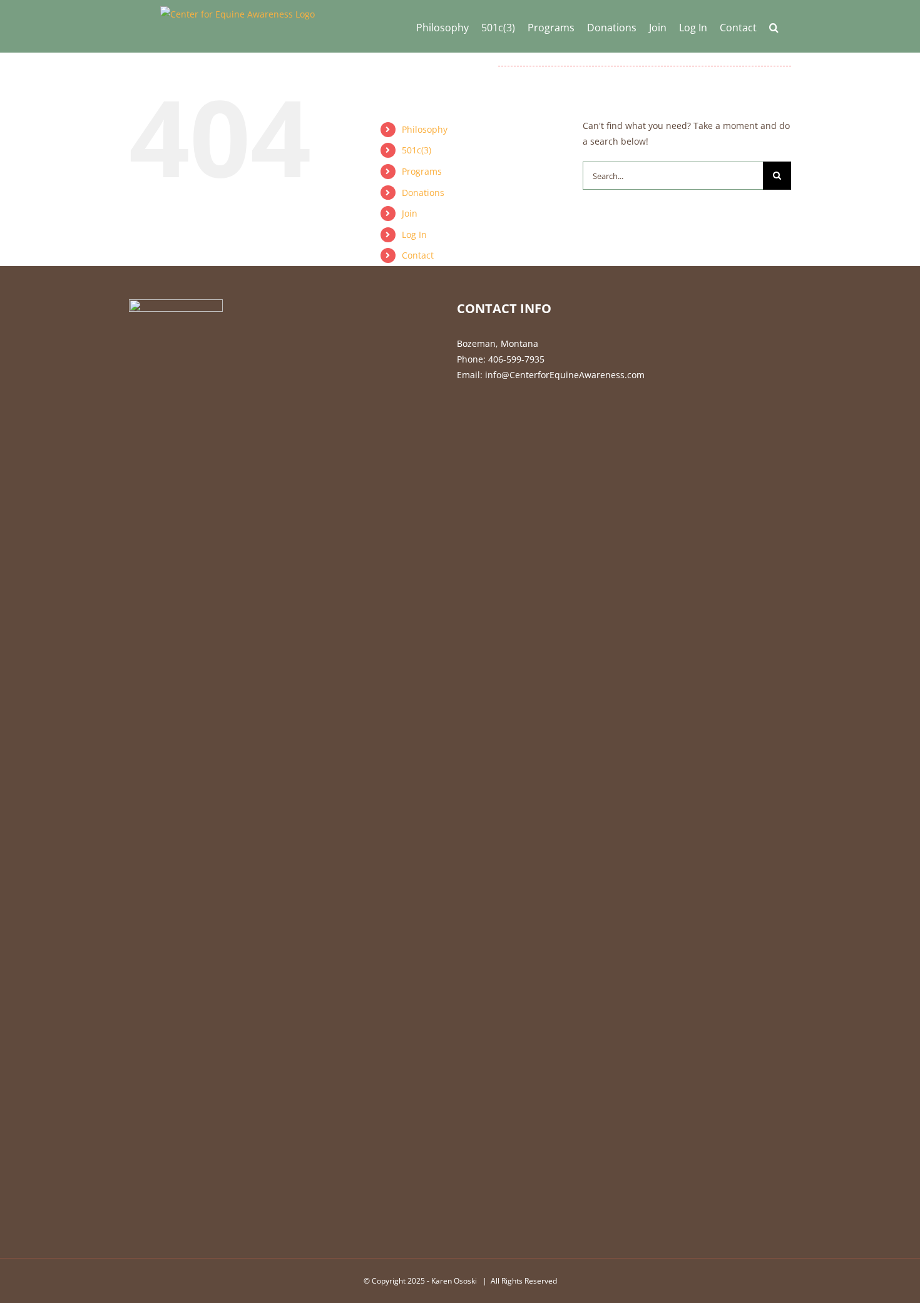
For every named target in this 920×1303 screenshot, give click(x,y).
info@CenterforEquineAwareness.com (565, 375)
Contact (418, 255)
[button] (774, 26)
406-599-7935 (516, 359)
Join (409, 213)
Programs (422, 171)
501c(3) (416, 150)
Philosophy (424, 129)
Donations (423, 192)
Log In (414, 234)
